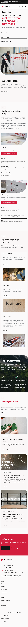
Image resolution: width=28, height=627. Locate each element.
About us (3, 603)
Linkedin (21, 572)
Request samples (5, 600)
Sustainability (4, 592)
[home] (5, 6)
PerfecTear (3, 586)
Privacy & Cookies (5, 618)
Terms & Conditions (5, 615)
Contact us (4, 605)
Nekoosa (3, 584)
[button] (19, 6)
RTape (2, 581)
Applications (4, 589)
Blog (2, 597)
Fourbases (9, 572)
